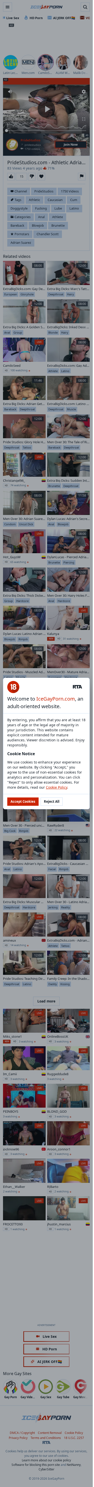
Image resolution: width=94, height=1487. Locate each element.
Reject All (51, 801)
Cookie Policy (56, 787)
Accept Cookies (23, 801)
